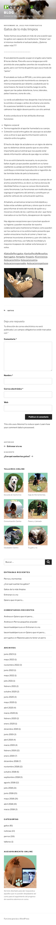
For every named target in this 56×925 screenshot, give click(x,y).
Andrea (7, 616)
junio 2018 (9, 793)
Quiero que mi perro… (14, 600)
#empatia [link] (20, 257)
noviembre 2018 (11, 766)
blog (9, 13)
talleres (7, 842)
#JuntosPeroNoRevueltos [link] (36, 253)
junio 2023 (9, 654)
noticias (7, 831)
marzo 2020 (9, 713)
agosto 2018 (9, 782)
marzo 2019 (9, 745)
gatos (11, 311)
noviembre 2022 (11, 665)
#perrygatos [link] (9, 257)
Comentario (10, 339)
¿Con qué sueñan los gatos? (17, 584)
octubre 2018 (10, 772)
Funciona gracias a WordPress (16, 919)
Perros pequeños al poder (25, 622)
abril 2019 (8, 740)
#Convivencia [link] (41, 257)
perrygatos (35, 25)
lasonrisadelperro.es (13, 627)
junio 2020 (9, 697)
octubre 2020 (10, 691)
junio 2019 (9, 734)
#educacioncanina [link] (29, 260)
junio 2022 (9, 670)
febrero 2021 (10, 686)
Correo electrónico (13, 389)
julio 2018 (8, 788)
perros (7, 836)
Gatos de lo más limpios (15, 589)
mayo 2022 (9, 675)
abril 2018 (8, 804)
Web (6, 402)
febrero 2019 (10, 750)
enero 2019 (9, 756)
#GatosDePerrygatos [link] (13, 253)
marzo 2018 (9, 809)
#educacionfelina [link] (12, 260)
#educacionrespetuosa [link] (37, 263)
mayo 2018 (9, 799)
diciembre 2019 (11, 729)
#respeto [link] (30, 257)
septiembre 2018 (12, 777)
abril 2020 (8, 708)
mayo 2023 (9, 659)
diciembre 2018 (11, 761)
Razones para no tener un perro (31, 638)
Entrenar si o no (11, 595)
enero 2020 (9, 724)
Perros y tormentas (13, 579)
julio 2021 (8, 681)
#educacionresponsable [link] (15, 263)
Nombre (8, 375)
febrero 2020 (10, 718)
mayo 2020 (9, 702)
